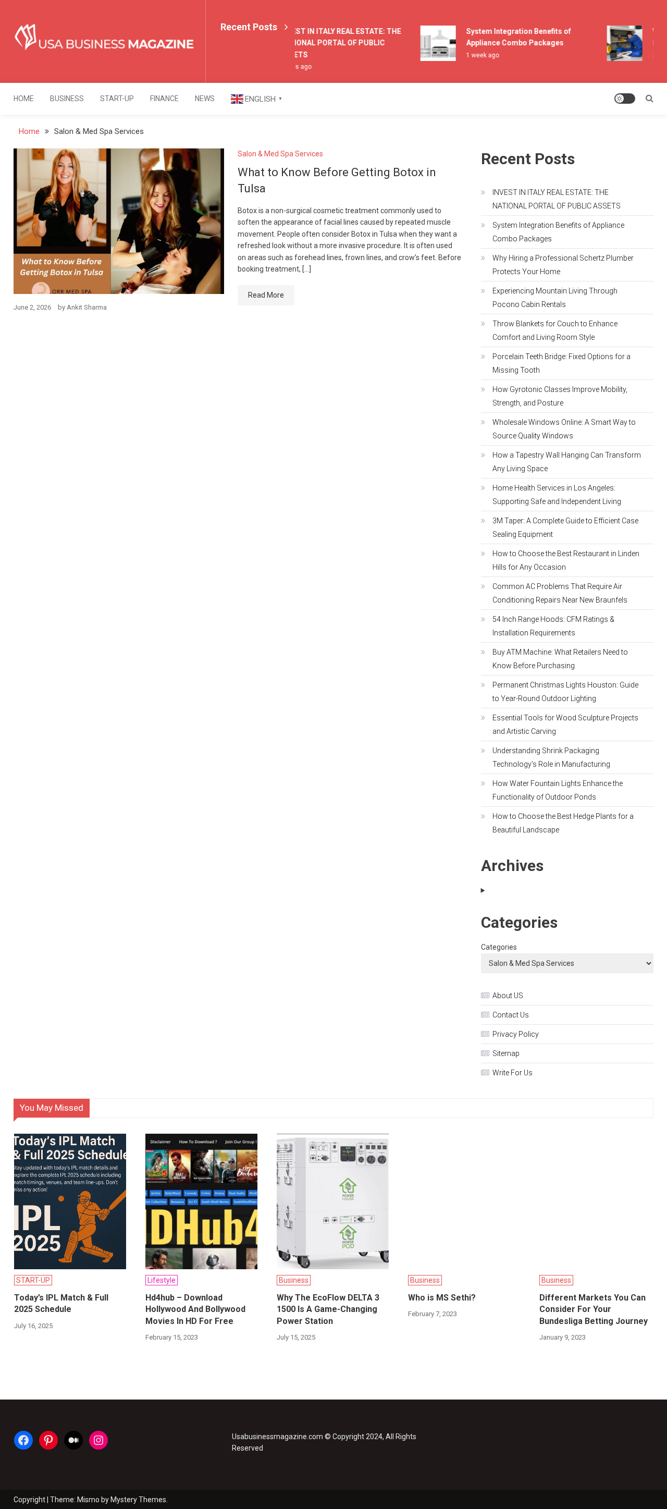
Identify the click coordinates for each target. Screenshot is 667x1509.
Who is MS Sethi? (442, 1298)
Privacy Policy (515, 1034)
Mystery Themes (138, 1499)
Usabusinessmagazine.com (277, 1436)
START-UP (117, 98)
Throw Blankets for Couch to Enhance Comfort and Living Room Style (554, 330)
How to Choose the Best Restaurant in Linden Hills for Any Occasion (565, 560)
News (205, 98)
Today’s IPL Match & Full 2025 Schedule (61, 1303)
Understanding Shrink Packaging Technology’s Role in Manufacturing (551, 757)
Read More (266, 295)
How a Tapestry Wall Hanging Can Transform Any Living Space (566, 462)
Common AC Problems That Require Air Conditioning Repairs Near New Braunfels (559, 593)
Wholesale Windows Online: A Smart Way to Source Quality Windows (564, 429)
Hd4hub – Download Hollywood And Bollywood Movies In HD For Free (195, 1309)
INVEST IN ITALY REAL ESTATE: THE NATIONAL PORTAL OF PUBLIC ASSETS (333, 43)
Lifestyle (161, 1280)
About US (507, 995)
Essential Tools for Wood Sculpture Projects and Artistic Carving (565, 724)
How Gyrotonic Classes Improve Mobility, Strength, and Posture (559, 396)
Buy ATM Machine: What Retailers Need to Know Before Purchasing (560, 659)
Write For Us (512, 1073)
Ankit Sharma (87, 307)
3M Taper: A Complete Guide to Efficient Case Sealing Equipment (565, 527)
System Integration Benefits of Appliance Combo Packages (558, 232)
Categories (499, 947)
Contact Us (510, 1015)
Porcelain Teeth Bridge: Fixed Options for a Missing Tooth (561, 363)
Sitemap (506, 1053)
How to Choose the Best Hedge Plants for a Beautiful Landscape (563, 823)
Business (67, 98)
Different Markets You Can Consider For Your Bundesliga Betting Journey (593, 1309)
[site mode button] (624, 98)
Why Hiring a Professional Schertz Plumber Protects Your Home (563, 265)
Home (24, 98)
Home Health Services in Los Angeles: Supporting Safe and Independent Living (556, 495)
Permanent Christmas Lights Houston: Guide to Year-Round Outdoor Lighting (565, 692)
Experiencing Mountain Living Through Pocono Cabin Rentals (554, 298)
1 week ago (476, 55)
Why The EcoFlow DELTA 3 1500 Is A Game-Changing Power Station (328, 1309)
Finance (164, 98)
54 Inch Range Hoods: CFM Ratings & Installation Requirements (553, 626)
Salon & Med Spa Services (280, 154)
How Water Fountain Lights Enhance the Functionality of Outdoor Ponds (557, 790)
